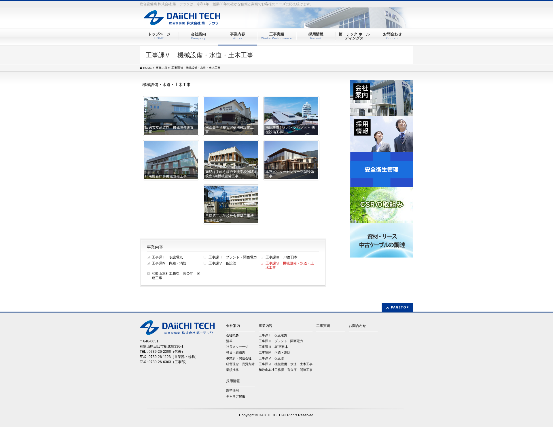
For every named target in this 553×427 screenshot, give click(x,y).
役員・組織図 (235, 352)
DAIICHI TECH (270, 415)
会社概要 (232, 335)
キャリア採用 (235, 396)
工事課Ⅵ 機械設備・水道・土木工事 (290, 265)
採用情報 (233, 381)
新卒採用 (232, 390)
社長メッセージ (237, 346)
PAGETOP (400, 307)
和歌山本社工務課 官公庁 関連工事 (176, 276)
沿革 (229, 341)
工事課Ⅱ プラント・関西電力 (233, 257)
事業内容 (155, 247)
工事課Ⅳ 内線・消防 (169, 263)
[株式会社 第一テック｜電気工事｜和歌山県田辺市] (292, 22)
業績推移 (232, 369)
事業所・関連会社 (238, 358)
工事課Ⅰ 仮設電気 (167, 257)
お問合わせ (357, 326)
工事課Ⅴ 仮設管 (222, 263)
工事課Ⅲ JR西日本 (282, 257)
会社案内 (233, 326)
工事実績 (323, 326)
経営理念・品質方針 (240, 364)
